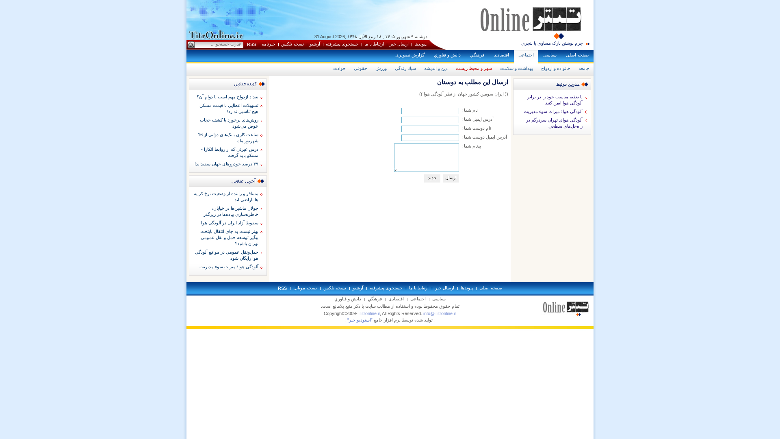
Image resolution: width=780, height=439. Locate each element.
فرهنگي (477, 54)
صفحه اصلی (577, 54)
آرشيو (315, 43)
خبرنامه (268, 43)
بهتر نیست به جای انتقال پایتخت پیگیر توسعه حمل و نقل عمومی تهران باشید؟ (229, 237)
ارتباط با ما (374, 43)
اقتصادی (501, 54)
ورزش (381, 68)
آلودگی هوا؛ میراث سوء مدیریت (553, 111)
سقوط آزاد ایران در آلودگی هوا (229, 222)
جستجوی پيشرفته (342, 43)
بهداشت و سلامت (516, 68)
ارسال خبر (399, 43)
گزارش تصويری (410, 54)
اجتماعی (526, 54)
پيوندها (420, 43)
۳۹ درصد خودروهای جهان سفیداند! (226, 163)
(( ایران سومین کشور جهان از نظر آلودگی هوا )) (463, 93)
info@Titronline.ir (439, 313)
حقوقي (360, 68)
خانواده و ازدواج (555, 68)
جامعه (583, 68)
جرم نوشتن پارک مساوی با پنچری (552, 43)
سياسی (550, 54)
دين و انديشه (436, 68)
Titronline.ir (369, 313)
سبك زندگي (405, 68)
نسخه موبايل (305, 287)
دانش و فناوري (447, 54)
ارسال (451, 177)
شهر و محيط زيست (474, 68)
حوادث (339, 68)
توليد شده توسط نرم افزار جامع (390, 319)
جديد (432, 177)
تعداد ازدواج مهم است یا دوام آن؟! (226, 96)
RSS (251, 44)
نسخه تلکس (292, 43)
